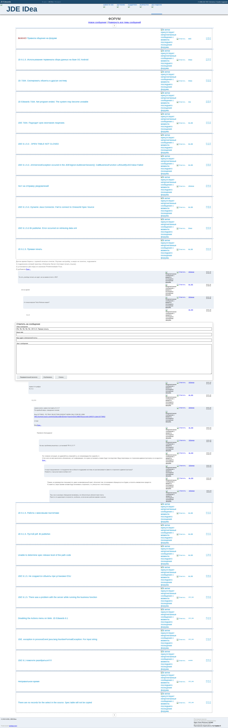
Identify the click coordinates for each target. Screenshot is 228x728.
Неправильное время (28, 681)
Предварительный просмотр (28, 377)
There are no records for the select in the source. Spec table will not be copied (55, 702)
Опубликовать (47, 377)
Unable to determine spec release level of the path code (44, 555)
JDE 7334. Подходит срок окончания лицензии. (41, 123)
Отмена (61, 377)
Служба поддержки (222, 2)
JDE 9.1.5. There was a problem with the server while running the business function (57, 597)
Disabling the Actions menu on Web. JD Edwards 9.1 (43, 618)
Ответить (182, 39)
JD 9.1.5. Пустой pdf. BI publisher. (34, 534)
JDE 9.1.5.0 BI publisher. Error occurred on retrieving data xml (47, 228)
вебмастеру (13, 726)
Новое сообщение (97, 22)
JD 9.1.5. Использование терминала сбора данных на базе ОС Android (53, 59)
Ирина (190, 59)
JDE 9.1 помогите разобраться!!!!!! (35, 660)
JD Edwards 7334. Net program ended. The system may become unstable (53, 102)
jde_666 (190, 123)
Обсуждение (157, 5)
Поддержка (132, 5)
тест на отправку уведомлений (33, 186)
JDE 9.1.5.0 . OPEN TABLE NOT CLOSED (38, 144)
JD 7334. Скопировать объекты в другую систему (42, 81)
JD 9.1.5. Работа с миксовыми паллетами (38, 513)
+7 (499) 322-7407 (203, 2)
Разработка (144, 5)
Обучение (121, 5)
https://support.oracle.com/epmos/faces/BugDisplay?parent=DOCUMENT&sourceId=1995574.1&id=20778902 (69, 416)
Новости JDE (108, 5)
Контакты (212, 2)
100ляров (191, 186)
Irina (189, 101)
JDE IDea (50, 1)
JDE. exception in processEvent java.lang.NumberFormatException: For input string (57, 639)
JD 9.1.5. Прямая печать (30, 249)
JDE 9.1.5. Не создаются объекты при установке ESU (44, 576)
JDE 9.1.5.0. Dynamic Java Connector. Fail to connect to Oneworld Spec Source (56, 207)
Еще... (28, 269)
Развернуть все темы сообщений (124, 22)
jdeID (189, 38)
